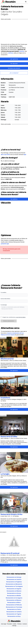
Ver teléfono (14, 199)
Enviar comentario (8, 321)
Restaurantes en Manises (14, 591)
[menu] (26, 2)
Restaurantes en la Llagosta (14, 598)
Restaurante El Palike (9, 436)
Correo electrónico (5, 298)
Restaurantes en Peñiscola (14, 605)
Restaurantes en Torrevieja (14, 607)
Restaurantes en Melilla (14, 595)
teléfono (10, 53)
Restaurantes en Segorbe (14, 588)
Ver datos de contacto (14, 68)
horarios (21, 51)
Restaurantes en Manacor (14, 600)
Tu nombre (3, 292)
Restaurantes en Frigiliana (14, 582)
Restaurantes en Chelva (14, 609)
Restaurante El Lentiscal (10, 553)
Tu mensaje (4, 304)
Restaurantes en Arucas (14, 593)
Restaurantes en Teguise (14, 614)
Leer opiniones (14, 59)
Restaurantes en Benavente (14, 584)
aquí (25, 154)
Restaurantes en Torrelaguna (14, 586)
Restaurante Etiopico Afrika (11, 514)
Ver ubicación (14, 63)
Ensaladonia (5, 397)
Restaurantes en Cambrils (14, 611)
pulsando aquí (5, 243)
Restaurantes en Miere (14, 602)
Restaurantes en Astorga (14, 577)
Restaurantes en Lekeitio (14, 579)
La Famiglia (5, 474)
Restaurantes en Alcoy (14, 616)
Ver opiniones (14, 370)
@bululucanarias (7, 358)
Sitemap (14, 625)
